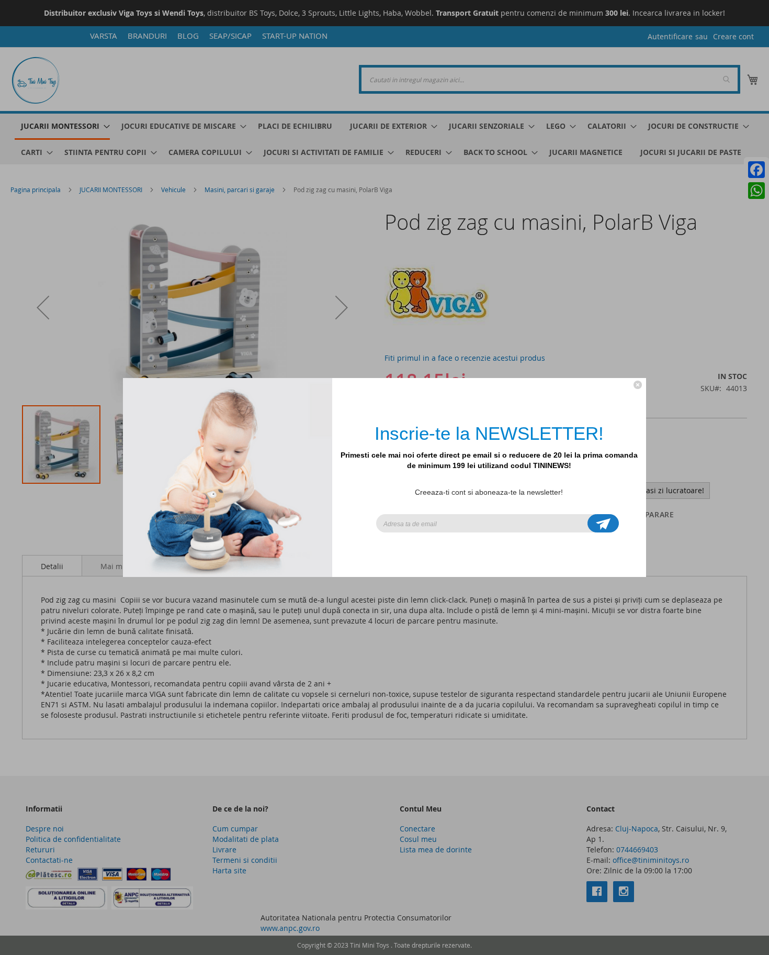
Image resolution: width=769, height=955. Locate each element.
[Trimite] (603, 523)
